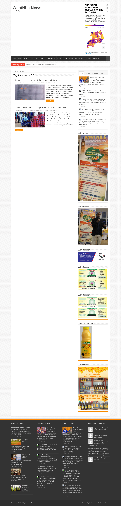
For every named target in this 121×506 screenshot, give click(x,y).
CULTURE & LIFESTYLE (37, 58)
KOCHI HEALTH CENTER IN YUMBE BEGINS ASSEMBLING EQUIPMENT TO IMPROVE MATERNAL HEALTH (47, 447)
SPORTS (88, 58)
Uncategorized (52, 83)
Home (16, 71)
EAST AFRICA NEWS (50, 58)
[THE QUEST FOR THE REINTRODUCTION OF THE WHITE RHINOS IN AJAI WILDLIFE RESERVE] (16, 442)
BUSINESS (26, 58)
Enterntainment (30, 110)
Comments (95, 73)
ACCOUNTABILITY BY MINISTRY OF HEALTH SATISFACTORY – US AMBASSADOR (18, 478)
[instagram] (80, 503)
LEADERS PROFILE (68, 58)
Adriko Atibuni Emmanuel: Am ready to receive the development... (101, 435)
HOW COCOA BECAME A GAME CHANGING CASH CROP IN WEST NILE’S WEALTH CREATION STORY (54, 64)
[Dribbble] (76, 503)
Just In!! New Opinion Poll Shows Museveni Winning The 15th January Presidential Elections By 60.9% (46, 469)
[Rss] (69, 503)
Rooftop (107, 503)
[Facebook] (71, 503)
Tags (102, 73)
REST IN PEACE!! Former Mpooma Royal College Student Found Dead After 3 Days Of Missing (92, 92)
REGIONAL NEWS (79, 58)
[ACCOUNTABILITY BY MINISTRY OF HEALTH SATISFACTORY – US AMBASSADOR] (16, 472)
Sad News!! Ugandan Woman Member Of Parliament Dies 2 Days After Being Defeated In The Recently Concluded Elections (47, 458)
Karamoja (34, 83)
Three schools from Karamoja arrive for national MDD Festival (42, 107)
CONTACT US (96, 58)
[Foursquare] (78, 503)
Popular (88, 73)
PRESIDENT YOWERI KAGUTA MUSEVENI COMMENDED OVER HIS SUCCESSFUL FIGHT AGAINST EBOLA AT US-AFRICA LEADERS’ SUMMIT (21, 431)
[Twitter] (72, 503)
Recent (81, 73)
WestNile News (27, 7)
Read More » (50, 100)
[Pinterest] (74, 503)
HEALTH (59, 58)
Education (29, 83)
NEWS (20, 58)
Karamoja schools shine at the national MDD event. (37, 80)
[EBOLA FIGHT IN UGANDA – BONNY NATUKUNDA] (16, 488)
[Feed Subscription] (75, 75)
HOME (14, 58)
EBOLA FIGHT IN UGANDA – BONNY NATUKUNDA (26, 488)
